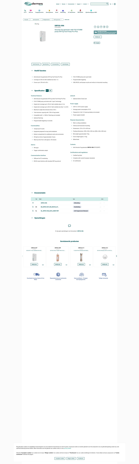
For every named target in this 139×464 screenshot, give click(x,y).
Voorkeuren (80, 458)
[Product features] (47, 90)
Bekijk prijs (97, 37)
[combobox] (99, 4)
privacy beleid (67, 448)
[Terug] (22, 256)
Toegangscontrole (39, 12)
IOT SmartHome (71, 12)
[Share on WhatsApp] (107, 26)
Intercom (31, 12)
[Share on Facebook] (95, 26)
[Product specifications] (50, 90)
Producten (26, 19)
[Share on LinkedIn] (98, 26)
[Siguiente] (116, 256)
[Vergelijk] (43, 265)
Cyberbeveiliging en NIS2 (91, 12)
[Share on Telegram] (104, 26)
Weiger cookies (71, 458)
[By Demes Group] (33, 4)
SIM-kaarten (80, 12)
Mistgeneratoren (46, 19)
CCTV (25, 12)
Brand (56, 12)
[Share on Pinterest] (101, 26)
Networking (63, 12)
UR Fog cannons (57, 19)
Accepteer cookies (60, 458)
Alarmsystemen (49, 12)
